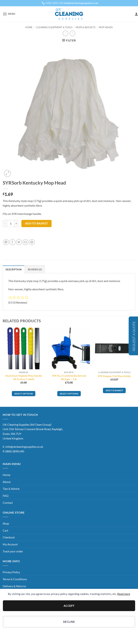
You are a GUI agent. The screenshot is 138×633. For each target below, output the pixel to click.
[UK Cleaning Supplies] (69, 14)
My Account (10, 544)
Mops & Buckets (85, 27)
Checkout (9, 537)
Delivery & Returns (14, 586)
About (7, 481)
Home (29, 27)
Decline (69, 621)
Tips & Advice (11, 488)
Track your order (13, 551)
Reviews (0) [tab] (35, 269)
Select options (23, 393)
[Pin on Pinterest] (32, 242)
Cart (5, 530)
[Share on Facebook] (12, 242)
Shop (6, 523)
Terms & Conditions (15, 579)
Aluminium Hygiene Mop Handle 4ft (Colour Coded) (23, 377)
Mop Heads (106, 27)
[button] (9, 14)
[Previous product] (72, 33)
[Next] (135, 366)
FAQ (5, 495)
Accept (69, 605)
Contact (8, 502)
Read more (123, 593)
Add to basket (36, 223)
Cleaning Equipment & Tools (54, 27)
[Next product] (65, 33)
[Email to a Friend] (25, 242)
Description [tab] (14, 269)
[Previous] (3, 366)
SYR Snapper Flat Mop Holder (114, 376)
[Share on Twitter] (19, 242)
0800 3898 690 (14, 451)
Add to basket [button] (114, 390)
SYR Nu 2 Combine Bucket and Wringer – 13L (69, 377)
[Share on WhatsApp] (6, 242)
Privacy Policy (11, 572)
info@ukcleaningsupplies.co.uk (24, 446)
